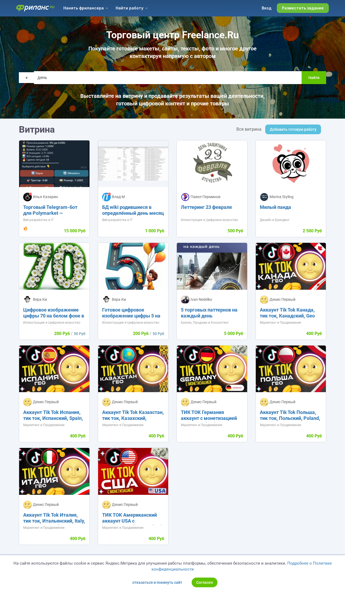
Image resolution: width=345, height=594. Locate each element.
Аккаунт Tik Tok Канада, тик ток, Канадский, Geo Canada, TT (287, 315)
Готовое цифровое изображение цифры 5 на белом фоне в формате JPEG (131, 318)
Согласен (204, 582)
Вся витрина (248, 129)
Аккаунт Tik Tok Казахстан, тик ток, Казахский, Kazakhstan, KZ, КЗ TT (133, 418)
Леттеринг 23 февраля (206, 207)
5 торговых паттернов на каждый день (209, 313)
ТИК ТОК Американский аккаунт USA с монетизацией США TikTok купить (132, 524)
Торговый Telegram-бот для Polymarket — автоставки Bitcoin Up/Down (50, 216)
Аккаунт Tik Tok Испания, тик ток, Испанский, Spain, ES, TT (53, 418)
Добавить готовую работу (293, 129)
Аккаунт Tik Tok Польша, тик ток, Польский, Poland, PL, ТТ (290, 418)
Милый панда (275, 207)
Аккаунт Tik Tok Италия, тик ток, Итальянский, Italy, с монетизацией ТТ (54, 521)
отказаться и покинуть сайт (157, 582)
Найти (313, 77)
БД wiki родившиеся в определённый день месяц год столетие (133, 213)
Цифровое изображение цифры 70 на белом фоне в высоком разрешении (53, 315)
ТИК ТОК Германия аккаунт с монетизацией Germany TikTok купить (209, 418)
